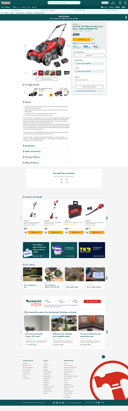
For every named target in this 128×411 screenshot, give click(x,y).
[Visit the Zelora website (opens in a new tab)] (111, 7)
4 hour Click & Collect (81, 10)
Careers (43, 402)
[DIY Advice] (16, 7)
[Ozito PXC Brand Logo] (66, 73)
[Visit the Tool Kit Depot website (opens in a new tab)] (117, 7)
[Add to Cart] (51, 95)
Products (7, 12)
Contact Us (31, 402)
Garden (12, 12)
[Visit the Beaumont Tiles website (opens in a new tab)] (104, 7)
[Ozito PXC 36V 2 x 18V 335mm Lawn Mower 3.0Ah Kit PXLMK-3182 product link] (58, 92)
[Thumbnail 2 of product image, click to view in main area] (41, 73)
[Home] (2, 13)
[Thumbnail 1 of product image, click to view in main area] (35, 73)
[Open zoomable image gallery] (68, 67)
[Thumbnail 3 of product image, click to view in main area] (46, 73)
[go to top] (103, 356)
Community (25, 402)
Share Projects (76, 301)
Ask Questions (62, 301)
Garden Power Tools (20, 12)
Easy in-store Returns (113, 10)
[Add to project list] (93, 39)
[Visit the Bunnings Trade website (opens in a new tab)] (124, 7)
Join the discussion (93, 301)
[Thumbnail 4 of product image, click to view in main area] (52, 73)
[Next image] (68, 45)
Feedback (38, 402)
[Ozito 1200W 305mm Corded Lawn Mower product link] (33, 92)
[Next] (68, 92)
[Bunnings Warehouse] (6, 3)
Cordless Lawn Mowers (39, 12)
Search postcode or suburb (81, 79)
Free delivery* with (47, 10)
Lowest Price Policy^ (16, 10)
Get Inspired (49, 301)
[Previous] (24, 92)
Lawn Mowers (29, 12)
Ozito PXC (75, 24)
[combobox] (64, 2)
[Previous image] (25, 45)
